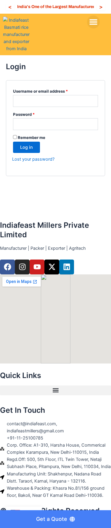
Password (32, 113)
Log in (26, 147)
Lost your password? (33, 159)
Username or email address (49, 90)
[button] (93, 22)
